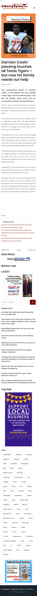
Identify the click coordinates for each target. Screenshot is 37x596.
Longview (6, 504)
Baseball (14, 464)
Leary (13, 500)
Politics (5, 523)
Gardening (6, 495)
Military (24, 504)
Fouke (30, 491)
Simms (14, 532)
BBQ (4, 468)
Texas (22, 541)
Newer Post (5, 250)
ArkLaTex (29, 454)
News (18, 514)
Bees (12, 468)
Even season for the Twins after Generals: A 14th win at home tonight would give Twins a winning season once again (18, 321)
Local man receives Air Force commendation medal (17, 337)
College (5, 482)
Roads (23, 527)
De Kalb (23, 482)
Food (11, 491)
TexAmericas (17, 536)
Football (20, 491)
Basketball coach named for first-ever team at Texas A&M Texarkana (18, 344)
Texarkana (29, 536)
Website (26, 550)
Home (19, 250)
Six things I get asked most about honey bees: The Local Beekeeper (17, 313)
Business (20, 473)
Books (20, 468)
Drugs (5, 486)
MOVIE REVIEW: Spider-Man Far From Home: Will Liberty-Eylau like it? (17, 330)
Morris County (7, 509)
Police (31, 518)
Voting (28, 545)
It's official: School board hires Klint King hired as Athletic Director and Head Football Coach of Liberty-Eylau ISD (18, 232)
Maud (16, 504)
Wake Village (7, 550)
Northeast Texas (8, 518)
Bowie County (7, 473)
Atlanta (16, 459)
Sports (23, 532)
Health (29, 495)
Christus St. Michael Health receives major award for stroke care (16, 374)
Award (26, 459)
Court (15, 482)
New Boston (7, 514)
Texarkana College (9, 541)
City (28, 477)
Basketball (24, 464)
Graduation (18, 495)
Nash (26, 509)
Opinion (21, 518)
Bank (4, 464)
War (17, 550)
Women (6, 554)
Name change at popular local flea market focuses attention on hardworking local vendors (18, 382)
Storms (5, 536)
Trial (4, 545)
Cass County (18, 477)
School (5, 532)
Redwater (25, 523)
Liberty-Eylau (24, 500)
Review (14, 527)
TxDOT (19, 545)
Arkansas (19, 454)
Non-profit (27, 514)
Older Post (32, 250)
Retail (5, 527)
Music (19, 509)
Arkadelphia (7, 454)
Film (21, 486)
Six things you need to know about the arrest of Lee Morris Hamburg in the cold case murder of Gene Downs (18, 359)
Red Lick (15, 523)
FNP (4, 491)
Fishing (29, 486)
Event (13, 486)
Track (31, 541)
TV (11, 545)
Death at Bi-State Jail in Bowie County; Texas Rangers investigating (17, 367)
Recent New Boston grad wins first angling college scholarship (16, 351)
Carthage (6, 477)
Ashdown (6, 459)
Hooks (5, 500)
